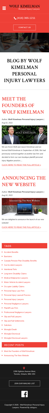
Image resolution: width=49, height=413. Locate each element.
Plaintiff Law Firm (11, 308)
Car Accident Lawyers (13, 265)
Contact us (24, 27)
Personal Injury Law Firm (14, 291)
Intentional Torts (10, 269)
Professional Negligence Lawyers (17, 312)
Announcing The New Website (24, 181)
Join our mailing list (24, 383)
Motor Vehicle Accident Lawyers (17, 282)
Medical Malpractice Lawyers (16, 278)
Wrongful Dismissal (12, 334)
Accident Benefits (11, 252)
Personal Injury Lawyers (14, 299)
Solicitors (8, 325)
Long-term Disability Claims (15, 274)
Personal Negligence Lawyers (16, 304)
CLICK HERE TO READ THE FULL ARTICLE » (21, 165)
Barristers (8, 256)
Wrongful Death (10, 329)
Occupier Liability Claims (14, 286)
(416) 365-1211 (26, 17)
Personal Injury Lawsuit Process (17, 295)
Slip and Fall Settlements (14, 321)
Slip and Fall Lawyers (12, 316)
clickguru (33, 407)
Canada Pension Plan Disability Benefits (20, 261)
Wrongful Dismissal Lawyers (16, 338)
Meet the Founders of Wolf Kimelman (23, 105)
